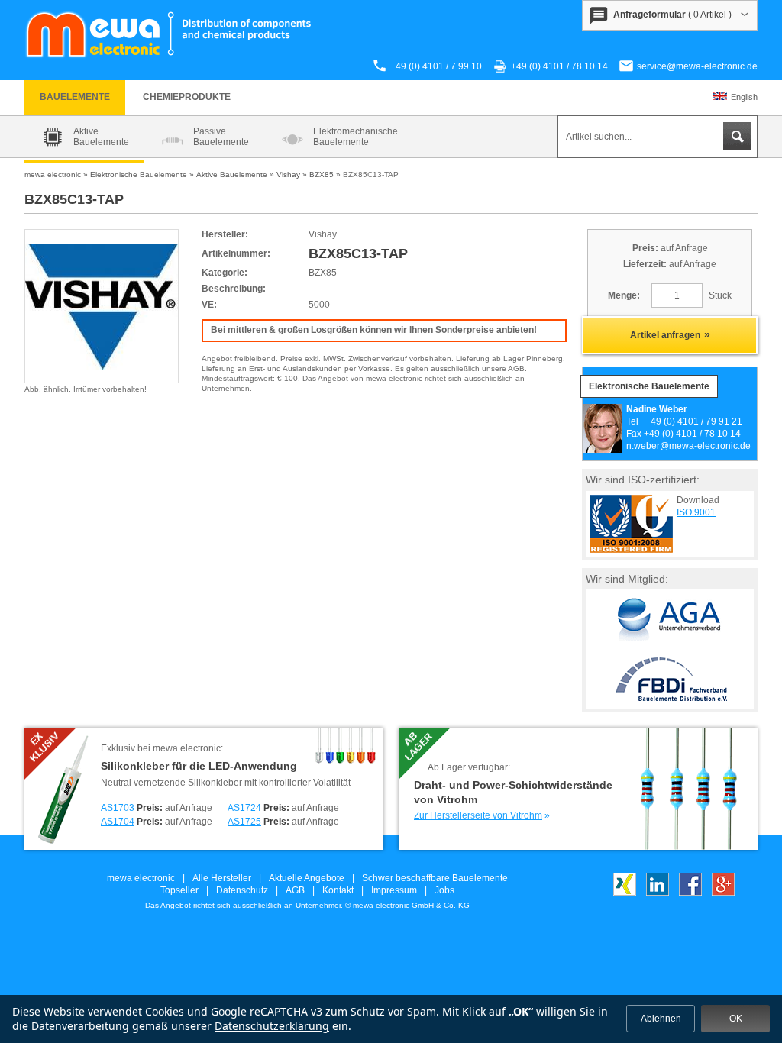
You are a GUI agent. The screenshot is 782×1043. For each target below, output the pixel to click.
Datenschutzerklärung (272, 1026)
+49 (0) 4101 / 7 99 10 (436, 66)
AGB (295, 890)
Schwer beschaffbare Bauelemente (435, 878)
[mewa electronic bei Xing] (624, 892)
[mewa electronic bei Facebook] (690, 892)
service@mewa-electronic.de (697, 66)
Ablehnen (661, 1018)
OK (735, 1018)
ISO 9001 (696, 512)
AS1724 (244, 807)
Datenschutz (242, 890)
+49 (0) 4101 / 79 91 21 (693, 421)
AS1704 (117, 821)
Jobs (444, 890)
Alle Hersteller (221, 878)
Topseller (179, 890)
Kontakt (338, 890)
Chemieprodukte (187, 97)
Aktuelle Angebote (306, 878)
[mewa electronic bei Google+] (723, 892)
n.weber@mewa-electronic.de (688, 446)
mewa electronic (141, 878)
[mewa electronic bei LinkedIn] (657, 892)
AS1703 (117, 807)
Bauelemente (75, 97)
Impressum (394, 890)
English (744, 97)
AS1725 (244, 821)
